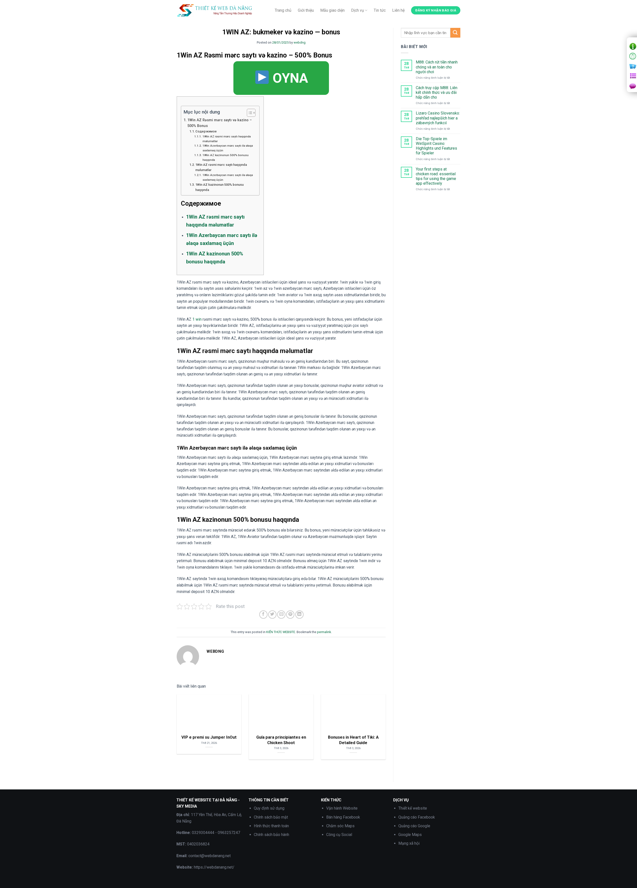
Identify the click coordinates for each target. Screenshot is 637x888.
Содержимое (206, 131)
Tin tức (380, 10)
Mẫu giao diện (332, 10)
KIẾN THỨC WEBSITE (280, 632)
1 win (197, 319)
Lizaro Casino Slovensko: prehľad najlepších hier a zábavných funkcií (438, 118)
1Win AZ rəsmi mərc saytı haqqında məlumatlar (227, 139)
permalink (324, 632)
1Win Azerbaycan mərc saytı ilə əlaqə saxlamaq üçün (228, 148)
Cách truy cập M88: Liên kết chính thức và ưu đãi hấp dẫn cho (436, 92)
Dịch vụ (357, 10)
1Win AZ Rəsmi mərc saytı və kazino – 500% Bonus (219, 123)
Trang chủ (283, 10)
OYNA (288, 78)
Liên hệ (398, 10)
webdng (300, 42)
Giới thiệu (306, 10)
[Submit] (455, 33)
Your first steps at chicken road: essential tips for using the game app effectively (436, 176)
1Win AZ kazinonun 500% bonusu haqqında (226, 157)
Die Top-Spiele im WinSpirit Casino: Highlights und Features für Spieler (436, 146)
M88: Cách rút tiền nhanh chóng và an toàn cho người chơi (437, 67)
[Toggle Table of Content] (248, 113)
